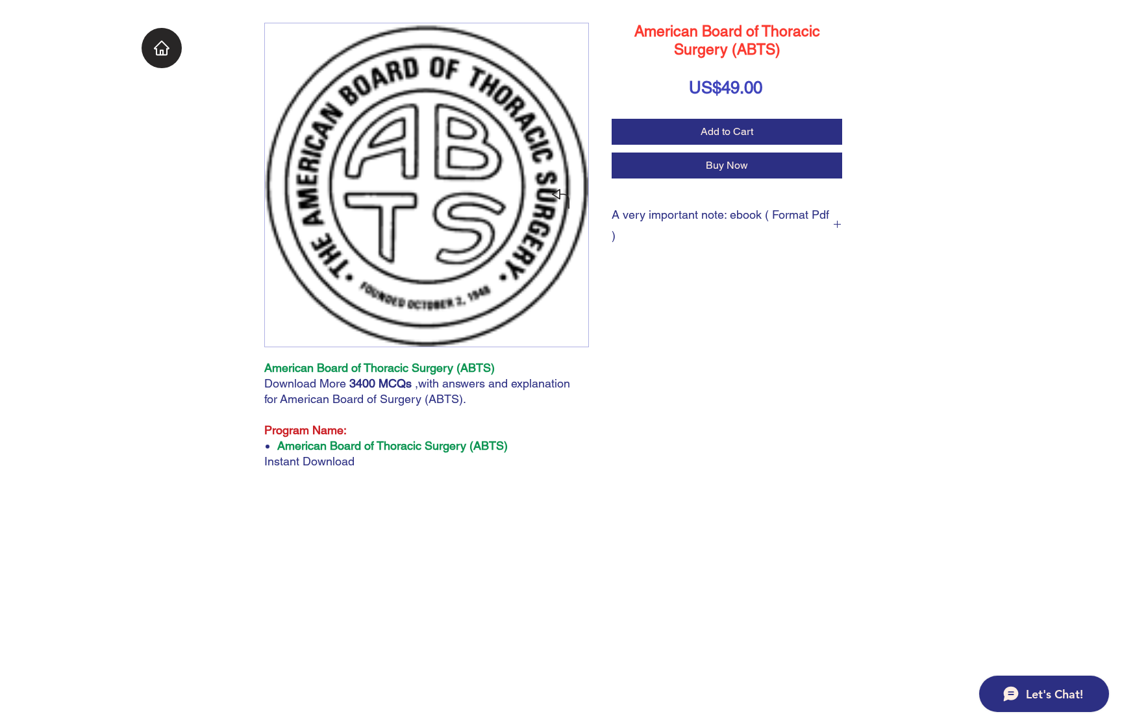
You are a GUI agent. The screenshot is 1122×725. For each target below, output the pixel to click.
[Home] (162, 48)
